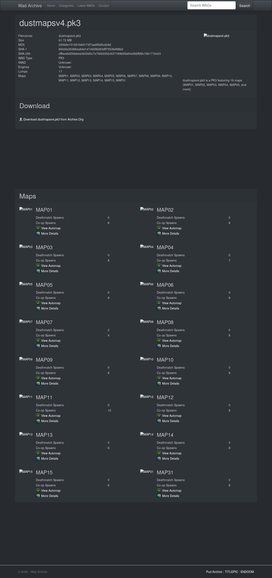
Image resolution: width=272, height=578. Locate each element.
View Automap (51, 228)
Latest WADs (86, 5)
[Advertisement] (136, 159)
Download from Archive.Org (53, 119)
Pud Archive (214, 572)
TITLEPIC (231, 572)
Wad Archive (30, 5)
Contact (104, 5)
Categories (66, 5)
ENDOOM (247, 572)
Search (244, 5)
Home (51, 5)
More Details (49, 233)
